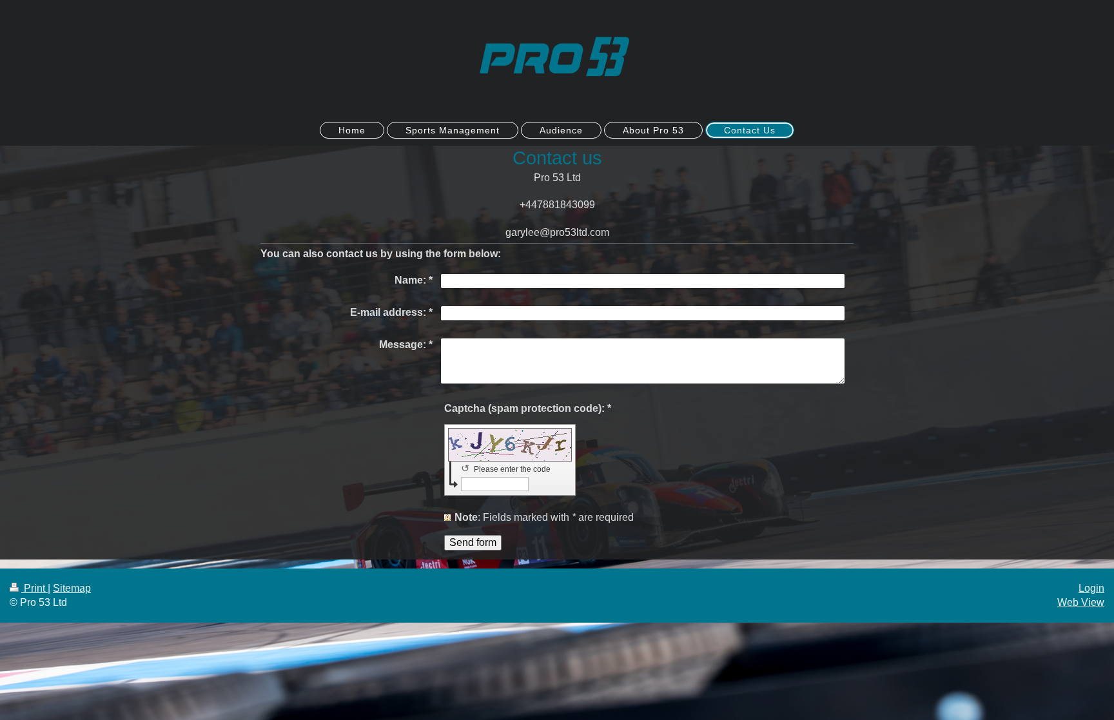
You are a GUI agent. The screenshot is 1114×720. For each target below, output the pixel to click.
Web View (1080, 602)
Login (1091, 588)
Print (34, 588)
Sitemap (72, 588)
